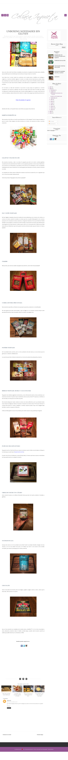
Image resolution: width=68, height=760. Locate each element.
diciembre (53, 90)
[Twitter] (23, 679)
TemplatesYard (29, 749)
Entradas (52, 121)
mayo (52, 103)
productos (33, 37)
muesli (16, 37)
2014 (51, 113)
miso (14, 37)
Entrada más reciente (7, 734)
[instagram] (8, 15)
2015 (51, 111)
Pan (27, 37)
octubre (52, 91)
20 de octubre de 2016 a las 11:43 (12, 701)
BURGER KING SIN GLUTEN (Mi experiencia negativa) (59, 56)
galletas (4, 37)
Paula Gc (9, 700)
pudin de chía (38, 37)
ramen (42, 37)
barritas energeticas (19, 36)
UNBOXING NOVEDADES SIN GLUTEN (56, 94)
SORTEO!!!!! (56, 76)
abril (52, 104)
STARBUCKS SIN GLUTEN (59, 60)
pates (29, 37)
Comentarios (53, 123)
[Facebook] (20, 679)
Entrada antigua (40, 734)
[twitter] (5, 15)
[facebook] (2, 15)
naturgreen (20, 37)
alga (14, 36)
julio (52, 99)
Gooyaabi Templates (47, 749)
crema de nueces (39, 36)
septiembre (53, 98)
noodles (24, 37)
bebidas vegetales (27, 36)
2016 (51, 88)
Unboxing (25, 38)
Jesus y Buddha (9, 37)
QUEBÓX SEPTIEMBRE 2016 (56, 96)
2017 (51, 87)
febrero (52, 108)
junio (52, 101)
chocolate (33, 36)
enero (52, 109)
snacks (21, 38)
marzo (52, 106)
